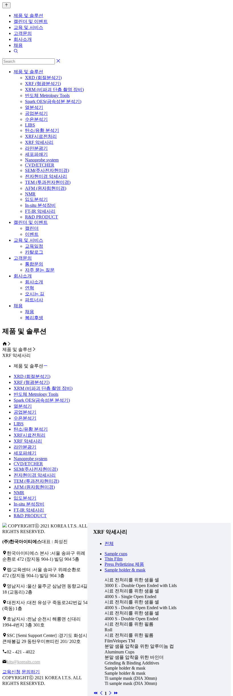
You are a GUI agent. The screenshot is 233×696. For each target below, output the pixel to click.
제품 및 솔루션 (28, 15)
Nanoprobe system (42, 159)
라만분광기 (36, 148)
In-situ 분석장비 (40, 205)
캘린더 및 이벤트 (31, 21)
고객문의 (23, 33)
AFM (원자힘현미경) (45, 188)
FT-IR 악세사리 (40, 211)
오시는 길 (34, 293)
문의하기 (31, 671)
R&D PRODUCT (41, 217)
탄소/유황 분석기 (42, 130)
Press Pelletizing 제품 (124, 564)
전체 (109, 543)
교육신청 (11, 671)
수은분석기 (36, 119)
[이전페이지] (101, 693)
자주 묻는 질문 (40, 270)
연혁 (29, 287)
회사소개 (23, 39)
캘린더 (32, 228)
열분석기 (34, 107)
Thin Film (113, 558)
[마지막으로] (116, 693)
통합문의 (34, 264)
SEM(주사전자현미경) (47, 170)
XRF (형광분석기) (43, 83)
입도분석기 (36, 199)
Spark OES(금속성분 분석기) (53, 101)
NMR (30, 194)
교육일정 (34, 246)
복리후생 (34, 317)
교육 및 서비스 (28, 27)
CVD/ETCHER (39, 165)
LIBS (30, 125)
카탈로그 (34, 252)
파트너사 (34, 299)
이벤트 (32, 234)
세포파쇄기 (36, 154)
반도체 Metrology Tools (47, 95)
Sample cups (116, 553)
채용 (18, 45)
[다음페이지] (110, 693)
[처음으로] (95, 693)
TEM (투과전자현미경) (47, 182)
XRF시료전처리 (41, 136)
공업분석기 (36, 113)
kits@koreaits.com (23, 661)
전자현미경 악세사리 (46, 176)
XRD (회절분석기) (43, 77)
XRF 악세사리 (39, 142)
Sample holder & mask (125, 569)
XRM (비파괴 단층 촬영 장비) (54, 89)
